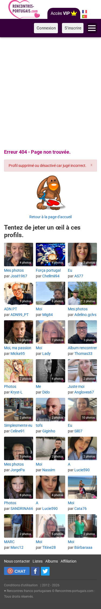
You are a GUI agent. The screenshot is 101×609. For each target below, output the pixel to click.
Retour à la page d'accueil (50, 217)
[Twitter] (45, 571)
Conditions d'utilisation (21, 585)
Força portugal (48, 270)
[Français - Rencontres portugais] (84, 11)
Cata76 (80, 508)
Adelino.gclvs (85, 314)
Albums (51, 561)
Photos (10, 386)
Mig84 (47, 314)
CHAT (20, 571)
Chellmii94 (51, 276)
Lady (46, 353)
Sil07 (78, 431)
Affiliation (68, 561)
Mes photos (14, 270)
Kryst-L (17, 392)
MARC (9, 542)
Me (38, 386)
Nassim (48, 470)
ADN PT (10, 309)
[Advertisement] (50, 92)
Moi (39, 309)
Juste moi (76, 386)
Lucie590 (82, 470)
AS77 (78, 276)
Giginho (48, 431)
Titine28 (49, 547)
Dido (46, 392)
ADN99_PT (20, 314)
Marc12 (17, 547)
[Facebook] (35, 571)
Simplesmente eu (18, 425)
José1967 (19, 276)
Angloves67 (84, 392)
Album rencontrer (82, 348)
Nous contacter (17, 561)
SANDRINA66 (22, 508)
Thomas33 (83, 353)
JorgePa (18, 470)
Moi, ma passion (17, 348)
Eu (70, 270)
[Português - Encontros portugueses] (84, 16)
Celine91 (18, 431)
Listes (38, 561)
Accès (60, 13)
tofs (39, 425)
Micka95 (18, 353)
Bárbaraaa (83, 547)
